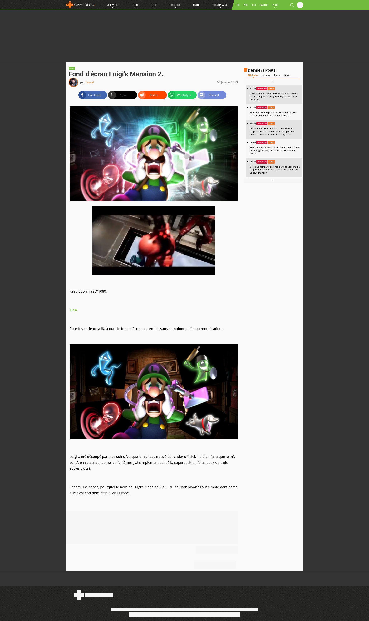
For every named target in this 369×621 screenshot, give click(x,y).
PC (237, 5)
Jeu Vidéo (113, 5)
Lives (286, 75)
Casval (89, 82)
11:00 (273, 111)
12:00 (274, 94)
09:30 (275, 148)
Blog (71, 68)
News (277, 75)
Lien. (74, 310)
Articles (266, 75)
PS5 (245, 5)
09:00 (275, 167)
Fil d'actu (253, 75)
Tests (196, 5)
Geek (154, 5)
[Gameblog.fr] (80, 5)
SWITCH (264, 5)
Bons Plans (220, 5)
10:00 (272, 130)
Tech (135, 5)
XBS (253, 5)
